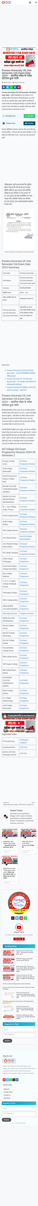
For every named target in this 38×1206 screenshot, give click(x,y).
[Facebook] (17, 1079)
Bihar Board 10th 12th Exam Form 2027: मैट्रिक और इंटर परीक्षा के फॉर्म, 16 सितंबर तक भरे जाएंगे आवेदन (9, 873)
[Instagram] (12, 918)
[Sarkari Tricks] (19, 927)
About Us (6, 1089)
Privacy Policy (8, 1092)
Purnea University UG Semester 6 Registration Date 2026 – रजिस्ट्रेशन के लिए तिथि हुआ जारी (25, 995)
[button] (30, 2)
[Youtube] (21, 918)
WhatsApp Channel (10, 613)
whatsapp (23, 740)
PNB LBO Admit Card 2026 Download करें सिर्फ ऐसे (28, 844)
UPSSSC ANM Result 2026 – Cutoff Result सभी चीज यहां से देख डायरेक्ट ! (25, 1016)
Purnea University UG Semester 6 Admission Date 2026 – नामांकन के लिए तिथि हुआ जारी (25, 1009)
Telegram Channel (26, 613)
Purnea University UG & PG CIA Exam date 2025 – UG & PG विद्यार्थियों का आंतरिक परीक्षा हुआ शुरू (21, 373)
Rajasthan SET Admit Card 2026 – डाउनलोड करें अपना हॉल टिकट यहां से (9, 844)
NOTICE (23, 536)
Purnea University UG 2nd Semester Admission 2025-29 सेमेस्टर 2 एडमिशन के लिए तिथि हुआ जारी (25, 977)
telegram (23, 743)
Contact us (7, 1095)
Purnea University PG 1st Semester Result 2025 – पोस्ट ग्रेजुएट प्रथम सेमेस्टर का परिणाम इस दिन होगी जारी (21, 381)
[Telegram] (17, 918)
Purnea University (19, 82)
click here (23, 753)
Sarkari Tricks (19, 932)
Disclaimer (7, 1098)
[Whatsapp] (25, 918)
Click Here (23, 747)
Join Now (30, 116)
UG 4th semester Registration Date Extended (16, 984)
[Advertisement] (19, 25)
